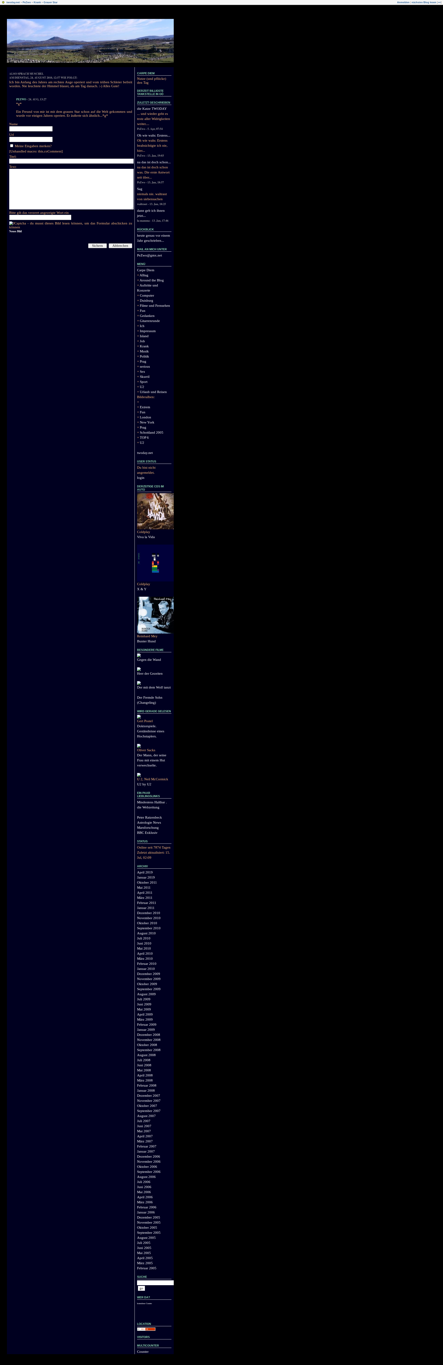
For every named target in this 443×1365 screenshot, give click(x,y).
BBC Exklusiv (147, 832)
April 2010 (145, 953)
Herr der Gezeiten (150, 673)
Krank (37, 2)
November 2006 (149, 1161)
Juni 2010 (144, 943)
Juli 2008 (143, 1060)
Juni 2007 (144, 1126)
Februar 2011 (146, 903)
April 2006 (145, 1197)
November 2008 (149, 1040)
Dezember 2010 (148, 913)
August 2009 (146, 994)
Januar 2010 (146, 969)
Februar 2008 (146, 1085)
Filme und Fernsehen (155, 305)
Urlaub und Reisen (153, 392)
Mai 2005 (144, 1253)
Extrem (145, 407)
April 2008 (145, 1075)
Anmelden (403, 2)
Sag (139, 189)
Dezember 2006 (148, 1156)
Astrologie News (149, 822)
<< (439, 2)
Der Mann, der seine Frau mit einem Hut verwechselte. (151, 760)
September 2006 (149, 1172)
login (140, 478)
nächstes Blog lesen (424, 2)
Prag (143, 361)
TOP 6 (144, 437)
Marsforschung (148, 827)
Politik (144, 356)
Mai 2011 (144, 887)
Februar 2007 (146, 1146)
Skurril (145, 377)
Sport (143, 382)
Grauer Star (50, 2)
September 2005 (149, 1232)
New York (147, 422)
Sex (142, 371)
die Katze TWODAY (152, 108)
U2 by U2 (144, 784)
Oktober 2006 (147, 1166)
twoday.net (13, 2)
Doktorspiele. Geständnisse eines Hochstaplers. (150, 731)
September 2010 (149, 928)
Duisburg (146, 300)
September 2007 (149, 1111)
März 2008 (145, 1080)
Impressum (148, 331)
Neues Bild (15, 231)
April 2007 (145, 1136)
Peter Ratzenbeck (149, 817)
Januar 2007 (146, 1151)
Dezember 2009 (148, 974)
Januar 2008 (146, 1090)
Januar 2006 (146, 1212)
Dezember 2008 (148, 1035)
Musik (144, 351)
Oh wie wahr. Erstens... (153, 135)
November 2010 (149, 918)
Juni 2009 (144, 1004)
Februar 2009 (146, 1024)
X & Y (142, 589)
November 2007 (149, 1101)
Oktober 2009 (147, 984)
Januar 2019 (146, 877)
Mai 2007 (144, 1131)
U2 (142, 387)
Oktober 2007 (147, 1106)
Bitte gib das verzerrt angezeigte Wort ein (39, 213)
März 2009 (145, 1019)
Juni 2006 (144, 1187)
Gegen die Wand (149, 660)
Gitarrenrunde (150, 321)
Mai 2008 (144, 1070)
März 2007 (145, 1141)
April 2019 (145, 872)
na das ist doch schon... (154, 162)
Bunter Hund (146, 641)
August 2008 (146, 1055)
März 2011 (145, 898)
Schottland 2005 (151, 432)
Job (142, 341)
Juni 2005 (144, 1248)
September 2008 (149, 1050)
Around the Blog (152, 280)
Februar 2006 (146, 1207)
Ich (142, 326)
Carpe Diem (146, 73)
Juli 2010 (143, 938)
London (145, 417)
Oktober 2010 (147, 923)
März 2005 (145, 1263)
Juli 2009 (143, 999)
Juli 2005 (143, 1243)
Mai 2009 (144, 1009)
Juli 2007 (143, 1121)
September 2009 (149, 989)
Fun (142, 311)
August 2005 (146, 1238)
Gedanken (147, 316)
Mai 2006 (144, 1192)
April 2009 (145, 1014)
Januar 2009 (146, 1029)
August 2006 (146, 1177)
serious (145, 366)
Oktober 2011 (147, 882)
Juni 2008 (144, 1065)
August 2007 (146, 1116)
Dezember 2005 (148, 1217)
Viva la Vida (146, 537)
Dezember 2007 (148, 1095)
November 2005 (149, 1222)
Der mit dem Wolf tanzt (154, 687)
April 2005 (145, 1258)
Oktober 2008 (147, 1045)
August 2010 (146, 933)
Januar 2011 (146, 908)
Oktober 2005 (147, 1227)
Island (144, 336)
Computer (147, 295)
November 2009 (149, 979)
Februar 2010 (146, 964)
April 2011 (145, 892)
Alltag (144, 275)
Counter (143, 1351)
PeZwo (27, 2)
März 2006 (145, 1202)
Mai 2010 (144, 948)
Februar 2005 (146, 1268)
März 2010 (145, 958)
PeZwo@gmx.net (149, 255)
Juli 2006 (143, 1182)
